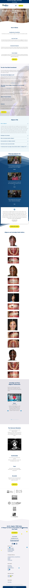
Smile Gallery (10, 582)
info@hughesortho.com (14, 538)
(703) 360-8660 (14, 536)
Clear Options (10, 576)
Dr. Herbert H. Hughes (11, 549)
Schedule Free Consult (14, 226)
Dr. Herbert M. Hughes (11, 550)
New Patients (10, 565)
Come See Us (14, 484)
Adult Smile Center (10, 575)
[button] (14, 123)
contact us (22, 108)
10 (17, 419)
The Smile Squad (10, 551)
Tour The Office (10, 566)
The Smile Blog (10, 560)
